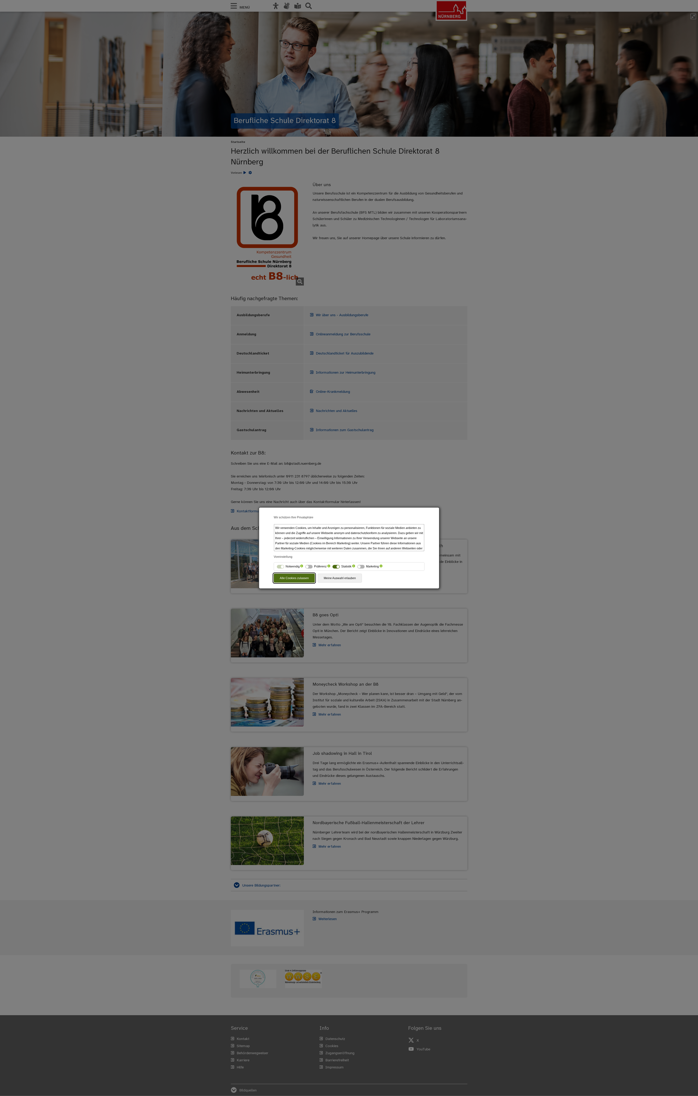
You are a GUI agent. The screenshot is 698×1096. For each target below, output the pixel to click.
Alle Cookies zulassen (294, 578)
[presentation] (301, 566)
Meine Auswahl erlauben (340, 578)
